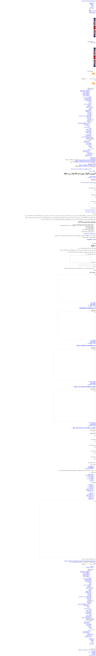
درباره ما (91, 479)
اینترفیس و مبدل (88, 131)
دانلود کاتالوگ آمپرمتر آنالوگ (90, 233)
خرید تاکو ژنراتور (90, 486)
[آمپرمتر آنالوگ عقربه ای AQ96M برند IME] (77, 339)
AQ (84, 233)
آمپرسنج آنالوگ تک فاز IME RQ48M (87, 308)
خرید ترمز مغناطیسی (89, 489)
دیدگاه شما (93, 262)
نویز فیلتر (89, 149)
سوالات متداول (90, 474)
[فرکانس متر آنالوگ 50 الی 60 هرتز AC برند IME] (74, 380)
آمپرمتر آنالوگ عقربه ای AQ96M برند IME (86, 345)
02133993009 (93, 12)
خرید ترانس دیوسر (90, 488)
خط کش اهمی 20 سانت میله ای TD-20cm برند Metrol (86, 161)
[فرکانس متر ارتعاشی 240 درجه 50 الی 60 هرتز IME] (74, 421)
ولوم (90, 147)
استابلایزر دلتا (86, 92)
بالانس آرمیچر (88, 144)
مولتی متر (89, 112)
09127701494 (89, 239)
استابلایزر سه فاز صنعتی (84, 90)
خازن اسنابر (89, 152)
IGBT (90, 128)
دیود (88, 126)
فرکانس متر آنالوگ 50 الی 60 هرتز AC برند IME (85, 386)
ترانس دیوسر (88, 130)
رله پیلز (89, 583)
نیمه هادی (89, 602)
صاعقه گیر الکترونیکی (87, 97)
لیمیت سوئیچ (88, 116)
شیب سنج (89, 118)
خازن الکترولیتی (88, 135)
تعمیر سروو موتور (88, 155)
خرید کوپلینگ (91, 493)
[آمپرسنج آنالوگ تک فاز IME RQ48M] (77, 301)
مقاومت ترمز (88, 143)
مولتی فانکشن (88, 132)
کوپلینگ (89, 109)
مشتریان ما (91, 477)
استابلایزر (89, 89)
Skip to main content (92, 0)
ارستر (90, 96)
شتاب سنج (89, 117)
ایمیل (94, 266)
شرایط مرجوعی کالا (89, 475)
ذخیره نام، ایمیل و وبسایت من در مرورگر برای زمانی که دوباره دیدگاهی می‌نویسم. (79, 268)
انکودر (90, 108)
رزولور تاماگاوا (88, 110)
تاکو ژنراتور (89, 114)
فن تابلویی (89, 105)
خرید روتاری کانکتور (89, 494)
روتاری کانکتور (88, 129)
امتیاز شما (93, 253)
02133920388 (93, 10)
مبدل (90, 133)
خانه (95, 159)
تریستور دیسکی (86, 124)
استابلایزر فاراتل (86, 94)
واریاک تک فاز (86, 140)
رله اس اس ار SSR (87, 104)
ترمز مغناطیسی (88, 111)
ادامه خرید (94, 650)
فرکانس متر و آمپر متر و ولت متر (85, 115)
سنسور (89, 146)
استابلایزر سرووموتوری (84, 91)
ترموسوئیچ (89, 100)
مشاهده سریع (93, 303)
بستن (95, 563)
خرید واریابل (91, 499)
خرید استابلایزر (90, 484)
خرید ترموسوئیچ (90, 490)
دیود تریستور (89, 120)
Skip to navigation (85, 0)
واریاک (90, 139)
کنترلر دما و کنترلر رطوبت (86, 136)
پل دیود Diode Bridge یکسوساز (83, 123)
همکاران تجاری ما (90, 478)
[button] (92, 381)
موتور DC (89, 113)
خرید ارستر (91, 487)
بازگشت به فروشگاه (82, 649)
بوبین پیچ (89, 145)
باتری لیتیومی (88, 106)
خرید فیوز (91, 492)
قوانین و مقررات (90, 476)
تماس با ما (91, 480)
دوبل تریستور (86, 127)
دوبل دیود (87, 125)
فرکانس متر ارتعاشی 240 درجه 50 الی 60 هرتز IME (84, 427)
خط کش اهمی (88, 134)
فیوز (90, 101)
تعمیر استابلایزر (88, 154)
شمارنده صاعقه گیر (87, 99)
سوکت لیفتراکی (88, 98)
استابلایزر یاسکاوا (86, 93)
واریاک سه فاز (86, 622)
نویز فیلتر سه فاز (86, 151)
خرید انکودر (91, 485)
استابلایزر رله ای (86, 95)
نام (95, 264)
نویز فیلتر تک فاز (86, 150)
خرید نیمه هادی (90, 498)
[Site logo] (94, 76)
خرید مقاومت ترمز (89, 495)
